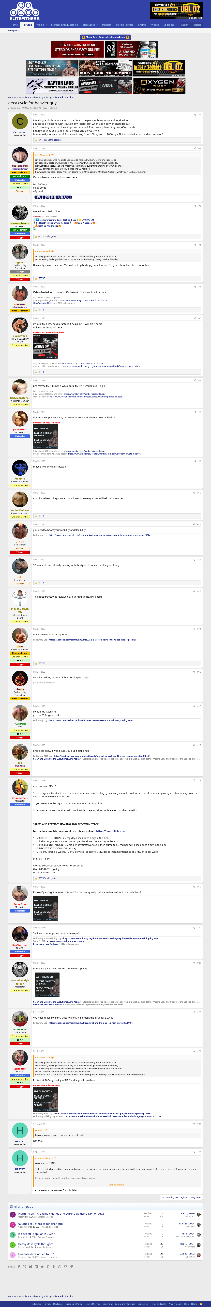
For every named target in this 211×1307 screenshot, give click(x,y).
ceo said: (39, 1130)
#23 (199, 1051)
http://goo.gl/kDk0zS (42, 303)
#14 (199, 629)
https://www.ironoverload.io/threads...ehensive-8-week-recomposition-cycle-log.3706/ (91, 720)
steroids (54, 108)
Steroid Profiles (124, 24)
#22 (199, 1012)
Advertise (36, 1303)
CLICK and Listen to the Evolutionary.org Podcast (57, 758)
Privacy (47, 1303)
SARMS (142, 24)
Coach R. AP (189, 1216)
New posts (13, 30)
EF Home (169, 24)
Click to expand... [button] (117, 1184)
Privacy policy (175, 1303)
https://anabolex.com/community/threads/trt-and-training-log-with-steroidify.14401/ (91, 1023)
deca (45, 108)
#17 (199, 745)
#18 (199, 780)
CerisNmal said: (42, 154)
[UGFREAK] (105, 84)
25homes (190, 1256)
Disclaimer (58, 1303)
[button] (46, 25)
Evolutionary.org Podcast (45, 944)
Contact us (143, 1303)
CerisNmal (16, 107)
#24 (199, 1123)
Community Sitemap (125, 1303)
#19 (199, 886)
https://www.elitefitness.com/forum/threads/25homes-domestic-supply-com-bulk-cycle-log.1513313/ (103, 1113)
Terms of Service (92, 1303)
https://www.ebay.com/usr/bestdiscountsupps (86, 300)
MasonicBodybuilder (185, 1236)
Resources (89, 24)
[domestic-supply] (52, 67)
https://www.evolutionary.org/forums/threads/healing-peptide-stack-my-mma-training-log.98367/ (111, 938)
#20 (199, 927)
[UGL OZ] (159, 67)
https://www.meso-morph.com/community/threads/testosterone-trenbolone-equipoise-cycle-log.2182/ (99, 535)
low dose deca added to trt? (36, 1254)
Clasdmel (22, 1226)
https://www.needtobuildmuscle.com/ (65, 941)
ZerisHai (22, 1257)
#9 (199, 461)
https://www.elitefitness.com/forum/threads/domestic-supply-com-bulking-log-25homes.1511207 (113, 1116)
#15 (199, 671)
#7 (199, 380)
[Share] (195, 115)
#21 (199, 963)
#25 (199, 1151)
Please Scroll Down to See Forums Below (105, 37)
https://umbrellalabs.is (110, 831)
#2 (199, 148)
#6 (199, 318)
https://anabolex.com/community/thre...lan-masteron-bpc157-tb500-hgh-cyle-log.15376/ (92, 639)
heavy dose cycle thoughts (35, 1244)
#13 (199, 591)
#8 (199, 412)
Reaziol (21, 1237)
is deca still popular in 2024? (36, 1234)
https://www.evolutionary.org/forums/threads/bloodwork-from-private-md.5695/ (103, 366)
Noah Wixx (190, 1226)
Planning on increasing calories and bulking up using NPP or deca (61, 1213)
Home (14, 24)
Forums (27, 24)
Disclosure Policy (74, 1303)
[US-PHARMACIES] (105, 67)
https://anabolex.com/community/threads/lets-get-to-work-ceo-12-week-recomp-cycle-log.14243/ (102, 756)
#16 (199, 706)
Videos (155, 24)
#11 (199, 524)
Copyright (108, 1303)
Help (186, 1303)
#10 (199, 492)
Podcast (106, 24)
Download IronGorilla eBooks (47, 1004)
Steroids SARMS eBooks (64, 24)
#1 (199, 114)
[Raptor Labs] (52, 84)
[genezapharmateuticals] (131, 48)
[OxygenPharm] (159, 84)
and (49, 140)
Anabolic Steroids (45, 1216)
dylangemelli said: (44, 1158)
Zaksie (21, 1247)
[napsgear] (78, 48)
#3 (199, 205)
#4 (199, 245)
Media (40, 24)
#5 (199, 286)
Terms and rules (158, 1303)
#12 (199, 559)
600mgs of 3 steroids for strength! (40, 1224)
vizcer (21, 1216)
